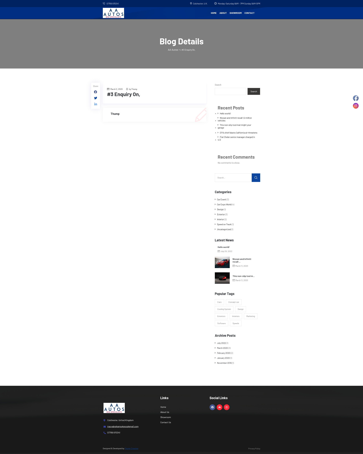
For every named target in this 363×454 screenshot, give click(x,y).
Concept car (233, 302)
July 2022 (221, 343)
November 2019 (224, 362)
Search (218, 84)
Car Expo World (224, 204)
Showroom (236, 13)
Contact (249, 13)
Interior (220, 219)
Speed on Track (224, 224)
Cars (219, 302)
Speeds (236, 323)
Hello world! (225, 113)
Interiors (235, 316)
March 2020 (222, 348)
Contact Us (165, 422)
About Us (164, 412)
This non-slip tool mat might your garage (234, 126)
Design (220, 209)
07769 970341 (112, 3)
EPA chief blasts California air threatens (238, 132)
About (223, 13)
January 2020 (223, 357)
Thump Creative (131, 448)
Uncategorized (224, 229)
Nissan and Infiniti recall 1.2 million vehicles (235, 119)
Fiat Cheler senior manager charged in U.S (236, 138)
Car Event (221, 199)
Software (221, 323)
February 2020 (223, 353)
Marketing (250, 316)
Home (214, 13)
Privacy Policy (254, 448)
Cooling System (224, 309)
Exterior (221, 214)
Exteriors (221, 316)
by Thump (133, 89)
